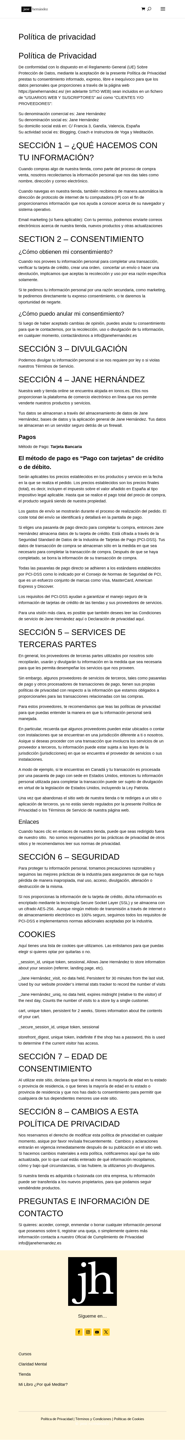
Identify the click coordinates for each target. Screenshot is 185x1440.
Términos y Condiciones (93, 1419)
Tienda (24, 1374)
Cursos (24, 1354)
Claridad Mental (32, 1364)
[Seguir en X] (106, 1332)
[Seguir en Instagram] (88, 1332)
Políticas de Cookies (129, 1419)
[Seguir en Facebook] (79, 1332)
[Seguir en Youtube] (97, 1332)
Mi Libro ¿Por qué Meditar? (43, 1384)
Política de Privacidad (57, 1419)
